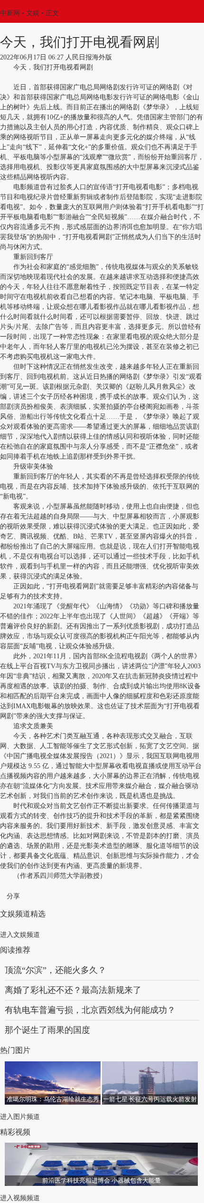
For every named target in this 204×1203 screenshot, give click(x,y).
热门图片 (15, 1050)
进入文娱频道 (20, 934)
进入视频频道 (20, 1198)
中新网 (10, 13)
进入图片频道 (20, 1116)
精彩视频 (15, 1131)
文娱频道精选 (23, 913)
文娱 (32, 13)
